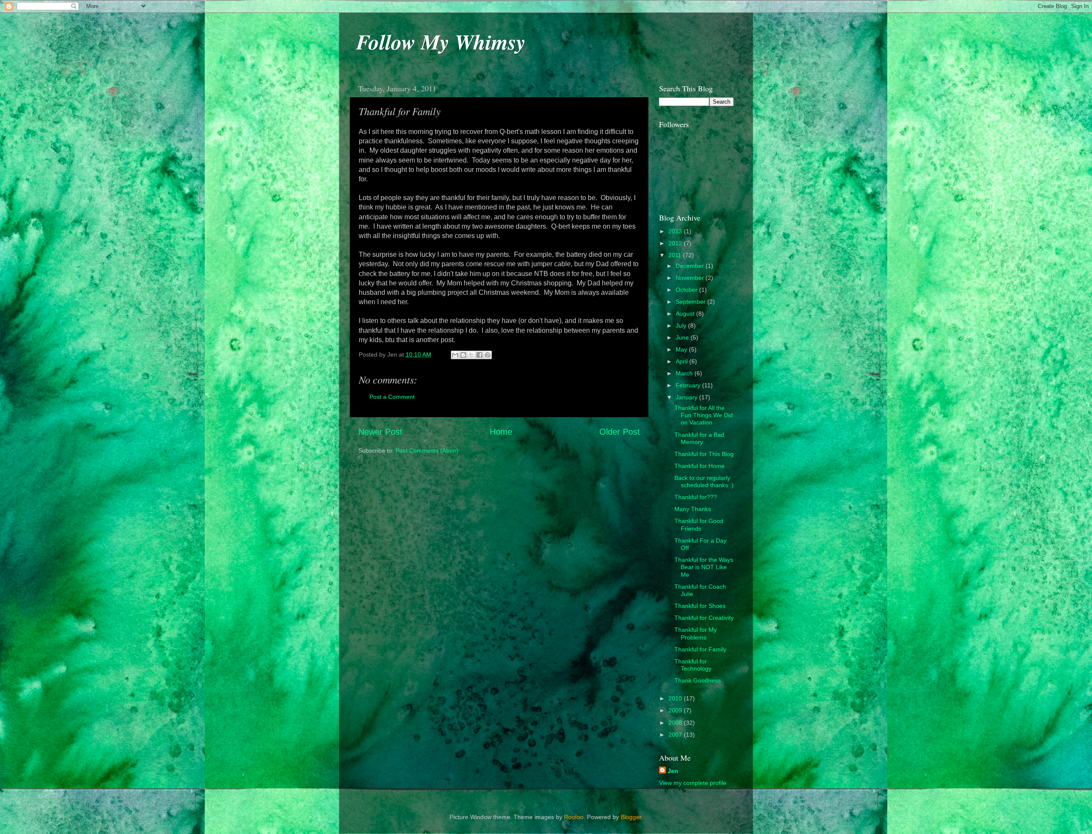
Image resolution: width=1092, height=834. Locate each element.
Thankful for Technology (693, 665)
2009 (676, 710)
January (687, 397)
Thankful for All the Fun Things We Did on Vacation (703, 415)
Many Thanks (692, 509)
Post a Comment (392, 396)
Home (501, 431)
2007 (676, 734)
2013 (676, 231)
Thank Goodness (697, 680)
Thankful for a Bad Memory (699, 438)
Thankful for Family (700, 649)
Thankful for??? (695, 497)
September (691, 301)
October (687, 289)
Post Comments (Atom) (427, 450)
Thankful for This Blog (704, 453)
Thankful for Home (699, 465)
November (691, 277)
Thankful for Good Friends (698, 524)
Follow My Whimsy (441, 41)
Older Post (619, 431)
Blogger (631, 817)
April (682, 361)
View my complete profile (692, 782)
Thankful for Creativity (704, 617)
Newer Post (380, 431)
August (686, 313)
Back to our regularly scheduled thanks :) (704, 481)
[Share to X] (471, 355)
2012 (676, 243)
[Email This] (455, 355)
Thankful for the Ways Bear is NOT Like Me (703, 567)
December (691, 265)
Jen (673, 770)
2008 (676, 722)
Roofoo (574, 817)
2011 (675, 255)
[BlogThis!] (463, 355)
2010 (676, 698)
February (689, 385)
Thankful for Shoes (700, 605)
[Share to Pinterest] (487, 355)
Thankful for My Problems (695, 633)
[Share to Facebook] (479, 355)
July (682, 325)
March (685, 373)
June (683, 337)
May (682, 349)
